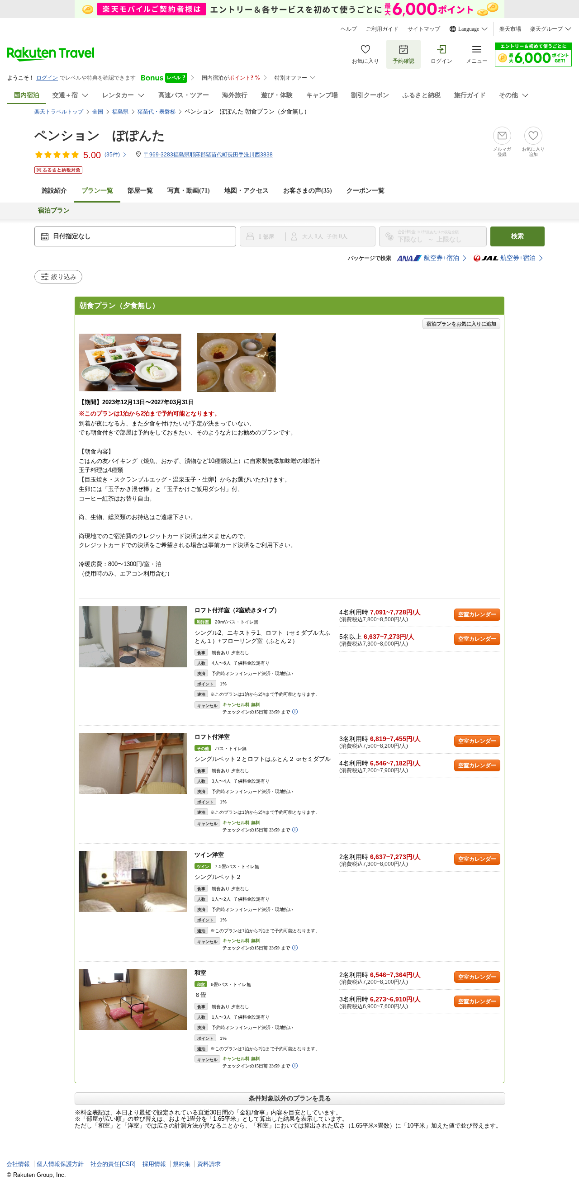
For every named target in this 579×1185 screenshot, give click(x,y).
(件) (112, 154)
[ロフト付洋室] (133, 763)
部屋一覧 (140, 190)
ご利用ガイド (382, 29)
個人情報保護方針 (60, 1164)
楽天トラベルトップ (58, 112)
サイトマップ (424, 29)
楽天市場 (510, 29)
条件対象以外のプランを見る (290, 1098)
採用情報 (154, 1164)
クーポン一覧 (365, 190)
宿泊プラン (54, 210)
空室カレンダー (477, 614)
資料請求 (209, 1164)
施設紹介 (54, 190)
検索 (517, 236)
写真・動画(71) (188, 190)
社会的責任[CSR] (113, 1164)
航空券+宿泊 (441, 258)
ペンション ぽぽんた (99, 135)
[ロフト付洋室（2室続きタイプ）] (133, 636)
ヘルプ (349, 29)
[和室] (133, 999)
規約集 (181, 1164)
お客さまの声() (307, 190)
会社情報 (18, 1164)
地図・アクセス (246, 190)
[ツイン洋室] (133, 881)
